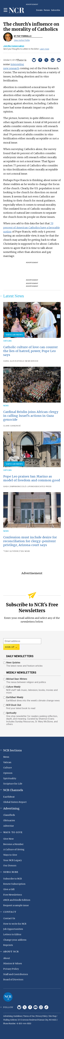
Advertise (8, 825)
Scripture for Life (12, 783)
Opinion (7, 773)
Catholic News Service (27, 361)
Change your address (14, 939)
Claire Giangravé (12, 426)
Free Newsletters (12, 894)
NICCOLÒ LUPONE (26, 487)
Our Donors (9, 865)
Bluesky (19, 1007)
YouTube (35, 1007)
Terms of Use (28, 1016)
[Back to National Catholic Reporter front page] (16, 10)
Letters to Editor (12, 934)
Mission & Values (12, 963)
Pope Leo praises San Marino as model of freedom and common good (31, 478)
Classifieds (9, 815)
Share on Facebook (40, 60)
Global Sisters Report (15, 802)
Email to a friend (53, 60)
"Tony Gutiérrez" (12, 551)
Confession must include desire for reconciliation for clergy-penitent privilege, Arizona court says (30, 541)
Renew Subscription (14, 884)
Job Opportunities (13, 929)
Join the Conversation (13, 46)
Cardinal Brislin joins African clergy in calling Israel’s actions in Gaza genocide (30, 415)
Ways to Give (10, 854)
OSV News (25, 551)
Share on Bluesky (34, 60)
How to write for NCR (14, 923)
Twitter (25, 1007)
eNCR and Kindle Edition (16, 900)
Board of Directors (13, 979)
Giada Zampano (10, 487)
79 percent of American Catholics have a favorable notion (31, 227)
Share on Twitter (46, 60)
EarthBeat (9, 796)
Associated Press (42, 487)
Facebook (30, 1007)
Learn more (44, 49)
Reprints (8, 945)
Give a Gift (9, 889)
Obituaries (9, 820)
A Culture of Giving (13, 849)
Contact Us (9, 918)
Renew (47, 10)
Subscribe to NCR (12, 878)
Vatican (7, 341)
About (6, 958)
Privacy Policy (11, 968)
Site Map (52, 1016)
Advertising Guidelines (12, 1016)
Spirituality (9, 778)
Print (59, 60)
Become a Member (13, 844)
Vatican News (14, 334)
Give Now (8, 838)
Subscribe (55, 10)
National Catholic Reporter (8, 997)
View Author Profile (22, 40)
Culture (7, 767)
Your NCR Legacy (12, 860)
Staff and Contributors (15, 974)
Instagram (41, 1007)
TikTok (46, 1007)
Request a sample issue (16, 905)
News (6, 405)
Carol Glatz (9, 361)
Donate (39, 10)
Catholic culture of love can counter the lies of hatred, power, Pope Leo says (30, 351)
